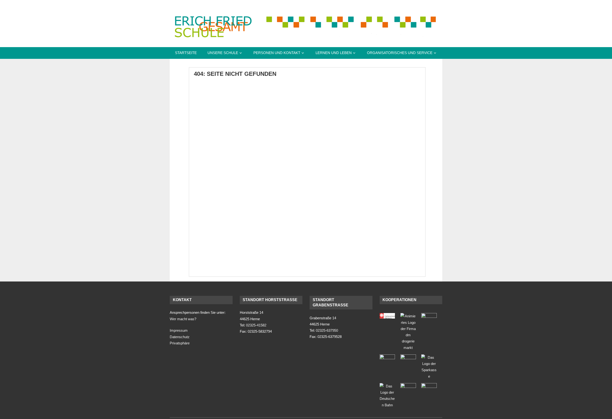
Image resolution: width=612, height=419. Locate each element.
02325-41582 (256, 325)
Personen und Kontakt (276, 53)
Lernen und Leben (334, 53)
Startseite (186, 53)
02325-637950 (327, 330)
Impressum (179, 330)
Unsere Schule (223, 53)
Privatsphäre (180, 343)
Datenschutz (180, 337)
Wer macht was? (183, 319)
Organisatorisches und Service (399, 53)
